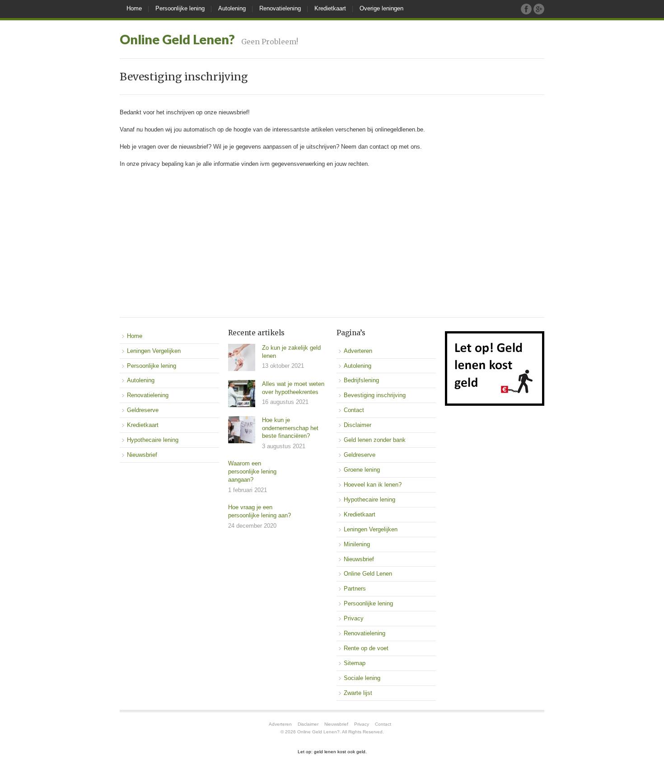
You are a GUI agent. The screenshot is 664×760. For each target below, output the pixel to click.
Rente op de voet (366, 648)
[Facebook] (526, 9)
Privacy (354, 618)
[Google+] (538, 9)
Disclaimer (357, 425)
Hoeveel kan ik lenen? (373, 484)
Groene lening (362, 469)
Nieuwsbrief (142, 454)
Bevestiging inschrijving (375, 395)
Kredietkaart (330, 8)
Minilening (357, 544)
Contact (354, 410)
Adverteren (358, 350)
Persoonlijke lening (180, 8)
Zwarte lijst (358, 693)
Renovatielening (280, 8)
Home (134, 8)
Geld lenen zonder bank (375, 439)
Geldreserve (143, 410)
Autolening (232, 8)
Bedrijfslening (361, 380)
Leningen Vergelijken (154, 350)
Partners (355, 588)
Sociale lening (362, 678)
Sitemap (354, 663)
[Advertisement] (332, 240)
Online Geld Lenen (368, 573)
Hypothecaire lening (152, 439)
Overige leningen (381, 8)
